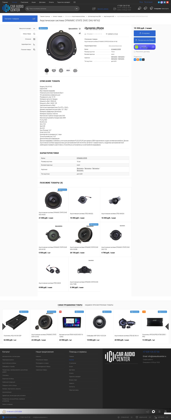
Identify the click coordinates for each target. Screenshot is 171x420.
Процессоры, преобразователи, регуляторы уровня (15, 371)
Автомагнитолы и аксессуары (11, 356)
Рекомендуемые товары (43, 366)
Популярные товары (42, 360)
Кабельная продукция (8, 382)
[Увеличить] (61, 45)
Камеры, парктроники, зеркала (11, 389)
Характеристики (26, 44)
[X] (143, 59)
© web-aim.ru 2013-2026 (14, 411)
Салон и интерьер (7, 404)
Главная (5, 2)
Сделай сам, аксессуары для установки (14, 395)
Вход (141, 2)
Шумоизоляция (6, 392)
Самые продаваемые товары (70, 305)
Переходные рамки (8, 360)
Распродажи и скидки (42, 363)
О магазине (24, 2)
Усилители (5, 375)
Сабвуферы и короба (8, 366)
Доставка (42, 2)
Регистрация (148, 2)
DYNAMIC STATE (116, 49)
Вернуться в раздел (25, 28)
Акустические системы (9, 363)
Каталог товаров (12, 19)
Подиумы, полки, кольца (9, 385)
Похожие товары (26, 49)
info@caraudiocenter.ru (157, 356)
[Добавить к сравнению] (80, 33)
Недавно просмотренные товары (99, 305)
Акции (34, 2)
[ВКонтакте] (135, 59)
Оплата (51, 2)
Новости (71, 383)
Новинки (38, 356)
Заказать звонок (102, 9)
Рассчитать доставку (143, 51)
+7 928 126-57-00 (151, 352)
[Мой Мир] (140, 59)
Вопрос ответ (73, 380)
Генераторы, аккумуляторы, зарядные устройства (13, 400)
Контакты (72, 386)
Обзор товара (27, 34)
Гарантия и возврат (63, 2)
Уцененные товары (41, 370)
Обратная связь (74, 390)
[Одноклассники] (138, 59)
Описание (28, 39)
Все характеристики (115, 46)
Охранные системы (8, 378)
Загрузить (114, 56)
